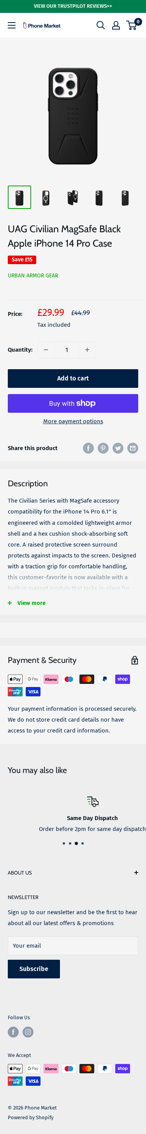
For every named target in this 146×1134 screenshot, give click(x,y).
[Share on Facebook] (88, 448)
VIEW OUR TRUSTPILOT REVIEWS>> (73, 6)
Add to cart (73, 378)
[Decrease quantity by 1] (46, 350)
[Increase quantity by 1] (87, 350)
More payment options (73, 421)
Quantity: (20, 349)
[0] (132, 25)
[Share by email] (132, 448)
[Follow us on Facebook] (13, 1032)
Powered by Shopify (30, 1117)
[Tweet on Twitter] (118, 448)
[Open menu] (12, 25)
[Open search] (101, 25)
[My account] (116, 25)
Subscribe (33, 969)
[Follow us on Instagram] (28, 1032)
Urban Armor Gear (33, 275)
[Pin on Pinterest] (103, 448)
